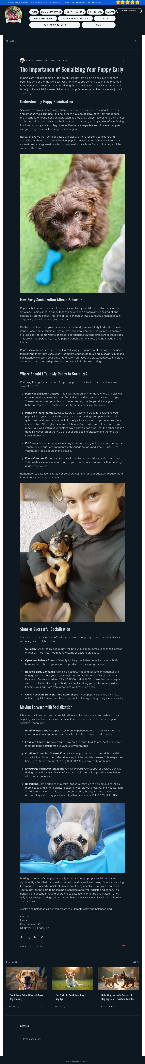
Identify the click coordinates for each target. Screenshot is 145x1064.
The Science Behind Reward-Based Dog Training (26, 997)
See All (136, 962)
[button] (135, 41)
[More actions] (123, 60)
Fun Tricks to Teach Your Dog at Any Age (71, 997)
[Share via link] (42, 937)
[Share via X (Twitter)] (28, 937)
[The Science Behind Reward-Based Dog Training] (26, 978)
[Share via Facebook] (21, 937)
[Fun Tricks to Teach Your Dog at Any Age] (72, 978)
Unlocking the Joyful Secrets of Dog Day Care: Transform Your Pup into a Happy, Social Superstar (118, 997)
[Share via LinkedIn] (35, 937)
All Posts (10, 41)
